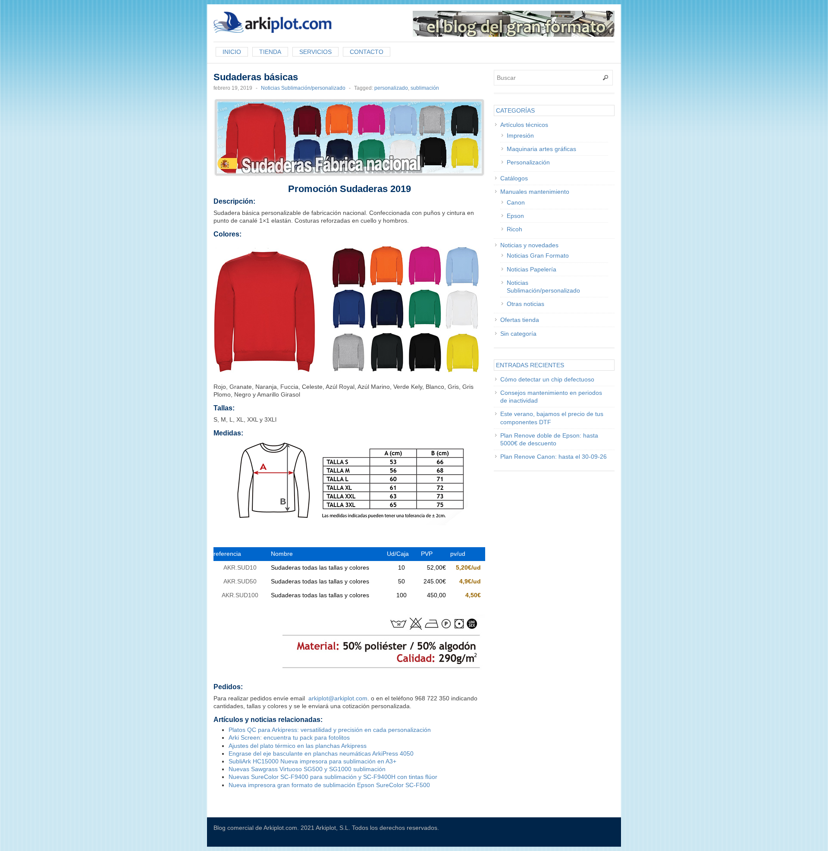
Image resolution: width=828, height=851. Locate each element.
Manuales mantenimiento (534, 191)
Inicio (232, 51)
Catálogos (514, 178)
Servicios (315, 51)
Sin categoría (518, 333)
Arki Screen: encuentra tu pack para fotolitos (289, 737)
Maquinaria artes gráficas (541, 148)
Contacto (366, 51)
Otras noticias (525, 303)
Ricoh (514, 229)
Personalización (528, 162)
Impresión (520, 135)
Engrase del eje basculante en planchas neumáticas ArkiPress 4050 (321, 753)
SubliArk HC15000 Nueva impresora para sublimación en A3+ (312, 761)
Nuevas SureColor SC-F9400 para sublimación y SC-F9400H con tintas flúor (333, 776)
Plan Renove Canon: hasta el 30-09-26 (553, 456)
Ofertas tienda (519, 319)
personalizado (391, 88)
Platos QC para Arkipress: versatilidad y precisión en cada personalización (330, 729)
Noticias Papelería (531, 269)
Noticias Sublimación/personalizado (303, 88)
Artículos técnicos (524, 124)
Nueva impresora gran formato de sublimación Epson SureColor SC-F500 (329, 785)
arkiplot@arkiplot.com (337, 698)
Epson (515, 215)
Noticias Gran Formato (538, 255)
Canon (516, 202)
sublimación (425, 88)
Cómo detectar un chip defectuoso (547, 379)
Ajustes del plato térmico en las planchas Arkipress (298, 745)
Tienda (270, 51)
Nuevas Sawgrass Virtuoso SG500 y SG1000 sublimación (307, 769)
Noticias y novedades (529, 245)
